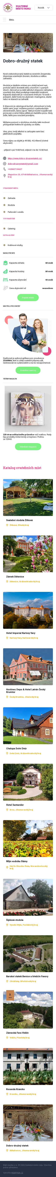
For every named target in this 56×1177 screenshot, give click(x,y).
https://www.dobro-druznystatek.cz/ (25, 158)
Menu (11, 20)
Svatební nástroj (28, 370)
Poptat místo (28, 297)
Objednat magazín (28, 446)
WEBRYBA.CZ (17, 1173)
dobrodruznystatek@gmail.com (23, 164)
